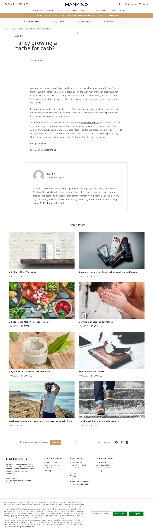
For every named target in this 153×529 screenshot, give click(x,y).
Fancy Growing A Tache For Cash (38, 29)
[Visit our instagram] (127, 442)
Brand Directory (76, 462)
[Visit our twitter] (121, 442)
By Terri (25, 326)
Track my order (50, 470)
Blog (13, 29)
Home (6, 29)
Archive (20, 29)
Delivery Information (52, 462)
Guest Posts (108, 21)
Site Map (99, 470)
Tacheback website (90, 122)
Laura (51, 173)
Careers (73, 473)
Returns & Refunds (51, 465)
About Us (73, 470)
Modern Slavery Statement (80, 481)
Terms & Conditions (103, 465)
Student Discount (76, 468)
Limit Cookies (120, 514)
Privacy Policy (101, 462)
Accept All (136, 514)
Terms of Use (29, 527)
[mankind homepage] (76, 4)
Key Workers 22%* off (78, 465)
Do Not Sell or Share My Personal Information (18, 481)
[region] (76, 514)
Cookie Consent (12, 478)
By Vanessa (26, 276)
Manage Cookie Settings (101, 514)
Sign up (55, 442)
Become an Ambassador (79, 484)
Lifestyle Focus (58, 21)
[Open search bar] (120, 4)
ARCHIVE (19, 36)
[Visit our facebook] (116, 442)
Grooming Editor (31, 21)
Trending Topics (83, 21)
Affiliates (73, 476)
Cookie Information (103, 468)
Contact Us (48, 468)
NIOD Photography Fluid (52, 203)
